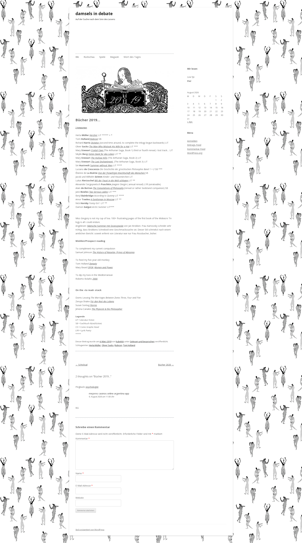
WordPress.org (194, 152)
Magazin (114, 56)
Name (80, 473)
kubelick (120, 341)
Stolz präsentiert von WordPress (90, 529)
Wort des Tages (132, 56)
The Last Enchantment (102, 161)
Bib (77, 56)
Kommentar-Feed (196, 149)
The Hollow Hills (99, 157)
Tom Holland (129, 345)
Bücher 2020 (166, 364)
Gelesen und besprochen (142, 341)
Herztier (93, 135)
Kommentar (83, 438)
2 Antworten (81, 127)
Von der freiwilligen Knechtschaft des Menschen (121, 172)
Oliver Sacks (108, 345)
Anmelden (192, 140)
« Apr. (190, 121)
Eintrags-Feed (194, 144)
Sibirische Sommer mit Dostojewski (105, 225)
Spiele (102, 56)
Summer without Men (101, 165)
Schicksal (81, 364)
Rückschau (89, 56)
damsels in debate (94, 13)
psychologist (92, 386)
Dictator (95, 142)
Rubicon (118, 345)
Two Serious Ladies (98, 191)
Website (80, 497)
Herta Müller (95, 345)
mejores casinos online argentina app (109, 393)
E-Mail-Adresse (84, 485)
